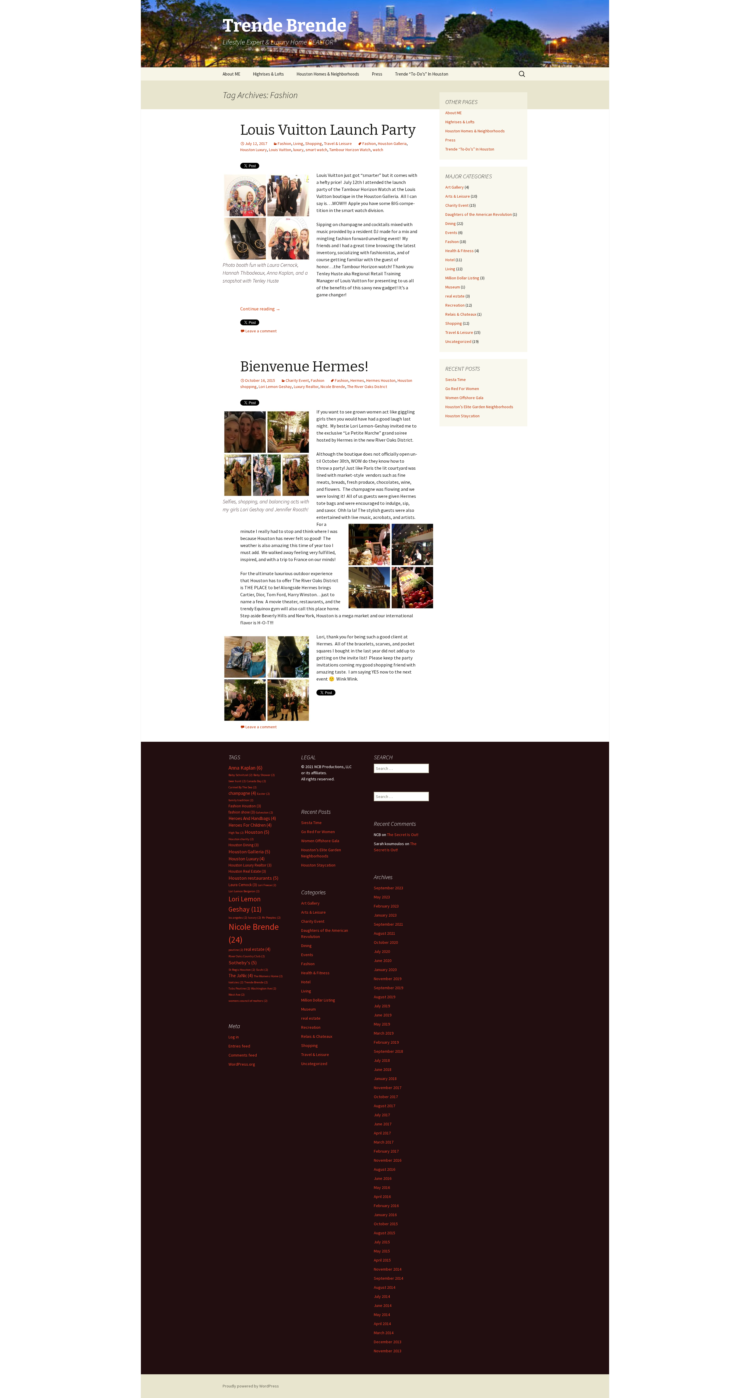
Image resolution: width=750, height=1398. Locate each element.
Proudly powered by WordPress (251, 1386)
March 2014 (383, 1332)
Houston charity (241, 839)
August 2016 (384, 1169)
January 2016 (385, 1214)
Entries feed (239, 1046)
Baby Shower (264, 775)
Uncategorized (458, 341)
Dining (450, 223)
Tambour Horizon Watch (350, 149)
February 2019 (386, 1042)
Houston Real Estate (247, 871)
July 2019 (382, 1006)
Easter (263, 794)
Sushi (262, 970)
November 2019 (387, 978)
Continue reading (260, 309)
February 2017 (386, 1151)
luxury (298, 149)
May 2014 (382, 1314)
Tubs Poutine (239, 988)
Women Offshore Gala (464, 397)
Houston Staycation (462, 415)
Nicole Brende (333, 386)
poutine (236, 950)
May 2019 (382, 1024)
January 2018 (385, 1078)
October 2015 (386, 1223)
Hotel (450, 259)
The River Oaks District (367, 386)
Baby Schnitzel (241, 775)
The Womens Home (268, 976)
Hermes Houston (381, 380)
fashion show (242, 812)
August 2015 (384, 1232)
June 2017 (382, 1124)
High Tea (236, 833)
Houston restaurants (254, 878)
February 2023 (386, 906)
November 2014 (387, 1269)
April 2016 (382, 1196)
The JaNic (241, 975)
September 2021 (388, 924)
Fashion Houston (245, 806)
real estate (455, 296)
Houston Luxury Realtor (250, 865)
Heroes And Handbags (252, 818)
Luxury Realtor (306, 386)
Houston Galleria (392, 143)
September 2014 (388, 1278)
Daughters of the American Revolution (478, 214)
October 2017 (386, 1096)
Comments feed (243, 1055)
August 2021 (384, 933)
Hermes (357, 380)
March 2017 (383, 1142)
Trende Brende (256, 982)
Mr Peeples (271, 918)
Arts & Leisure (457, 196)
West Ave (237, 995)
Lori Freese (267, 885)
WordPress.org (242, 1064)
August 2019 (384, 996)
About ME (231, 74)
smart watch (316, 149)
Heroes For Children (250, 825)
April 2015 (382, 1260)
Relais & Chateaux (460, 314)
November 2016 (387, 1160)
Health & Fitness (459, 250)
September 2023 (388, 888)
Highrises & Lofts (268, 74)
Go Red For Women (462, 388)
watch (378, 149)
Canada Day (256, 781)
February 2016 (386, 1205)
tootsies (236, 982)
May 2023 (382, 897)
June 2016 (382, 1178)
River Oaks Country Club (247, 956)
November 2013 (387, 1350)
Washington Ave (263, 988)
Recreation (455, 305)
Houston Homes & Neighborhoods (327, 74)
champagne (242, 793)
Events (451, 232)
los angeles (238, 918)
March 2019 (383, 1033)
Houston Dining (244, 844)
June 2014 (382, 1305)
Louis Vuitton (280, 149)
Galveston (264, 812)
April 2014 (382, 1323)
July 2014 (382, 1296)
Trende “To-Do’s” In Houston (421, 74)
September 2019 (388, 987)
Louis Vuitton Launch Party (328, 130)
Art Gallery (454, 187)
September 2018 (388, 1051)
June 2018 (382, 1069)
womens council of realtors (248, 1001)
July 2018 (382, 1060)
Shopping (313, 143)
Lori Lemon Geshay (275, 386)
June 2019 (382, 1015)
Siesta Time (455, 379)
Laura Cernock (243, 884)
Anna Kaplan (245, 767)
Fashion (284, 143)
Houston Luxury (253, 149)
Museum (452, 287)
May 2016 (382, 1187)
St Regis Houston (242, 970)
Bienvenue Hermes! (304, 366)
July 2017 (382, 1114)
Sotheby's (243, 963)
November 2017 (387, 1087)
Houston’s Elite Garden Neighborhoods (479, 406)
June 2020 (382, 960)
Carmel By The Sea (243, 787)
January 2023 (385, 915)
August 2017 (384, 1105)
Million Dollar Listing (462, 278)
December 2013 (387, 1341)
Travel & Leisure (338, 143)
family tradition (241, 800)
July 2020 (382, 951)
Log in (234, 1037)
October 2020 (386, 942)
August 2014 (384, 1287)
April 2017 (382, 1133)
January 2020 (385, 969)
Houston (257, 832)
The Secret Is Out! (402, 834)
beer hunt (237, 781)
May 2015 (382, 1251)
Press (377, 74)
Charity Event (297, 380)
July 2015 (382, 1242)
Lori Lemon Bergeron (244, 891)
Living (298, 143)
